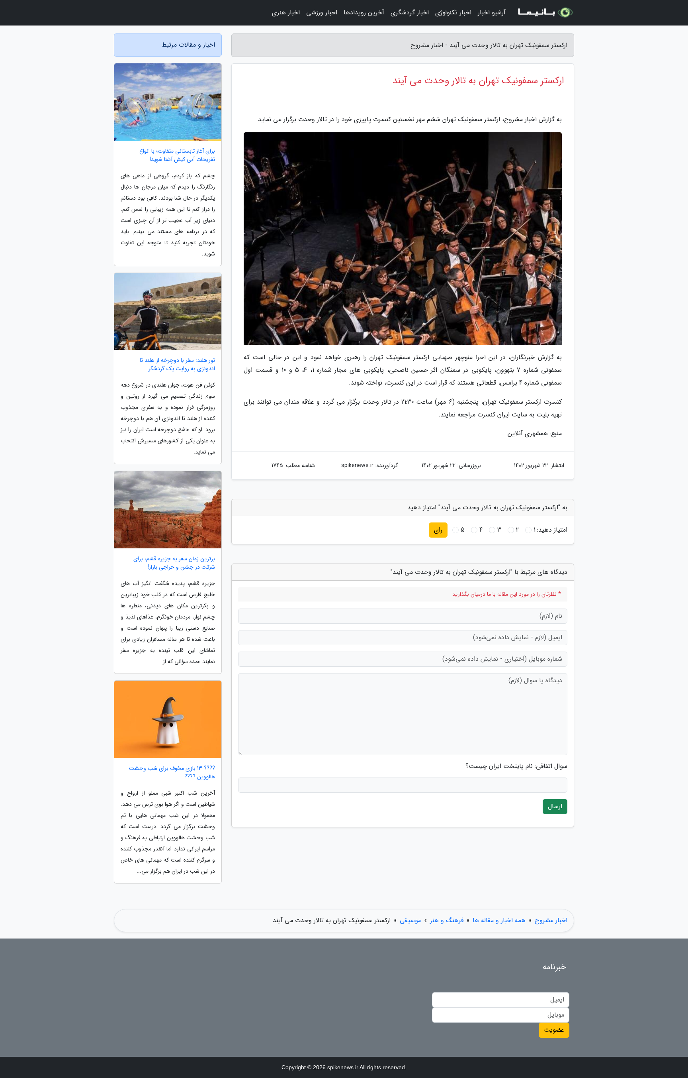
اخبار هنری (286, 13)
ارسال (555, 806)
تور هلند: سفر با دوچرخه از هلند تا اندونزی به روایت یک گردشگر (177, 364)
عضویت (554, 1030)
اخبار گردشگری (410, 13)
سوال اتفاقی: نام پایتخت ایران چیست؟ (516, 766)
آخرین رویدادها (364, 13)
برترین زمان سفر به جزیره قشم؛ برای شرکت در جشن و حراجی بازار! (174, 563)
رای (438, 530)
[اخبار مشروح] (544, 12)
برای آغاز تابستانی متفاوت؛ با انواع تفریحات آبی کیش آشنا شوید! (177, 155)
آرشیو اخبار (492, 13)
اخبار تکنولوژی (453, 13)
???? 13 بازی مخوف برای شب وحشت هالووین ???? (172, 772)
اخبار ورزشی (321, 13)
